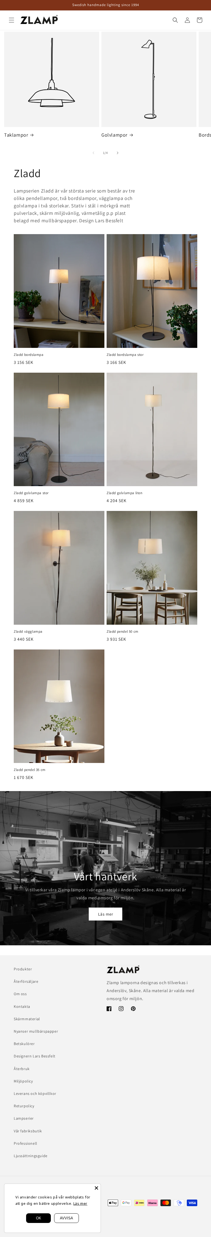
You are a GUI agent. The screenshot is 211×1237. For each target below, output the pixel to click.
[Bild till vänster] (93, 153)
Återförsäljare (26, 981)
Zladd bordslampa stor (125, 355)
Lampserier (24, 1118)
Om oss (20, 993)
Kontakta (22, 1006)
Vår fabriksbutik (28, 1130)
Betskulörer (24, 1043)
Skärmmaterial (27, 1018)
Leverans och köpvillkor (35, 1093)
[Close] (96, 1188)
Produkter (23, 969)
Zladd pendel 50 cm (122, 631)
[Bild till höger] (118, 153)
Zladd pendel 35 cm (30, 770)
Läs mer (105, 914)
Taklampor (16, 135)
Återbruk (22, 1068)
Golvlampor (114, 135)
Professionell (25, 1143)
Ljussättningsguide (31, 1155)
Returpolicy (24, 1105)
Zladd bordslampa (29, 355)
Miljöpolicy (23, 1081)
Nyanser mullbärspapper (36, 1031)
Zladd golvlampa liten (125, 493)
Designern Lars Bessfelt (34, 1056)
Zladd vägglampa (28, 631)
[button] (11, 20)
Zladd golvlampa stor (31, 493)
